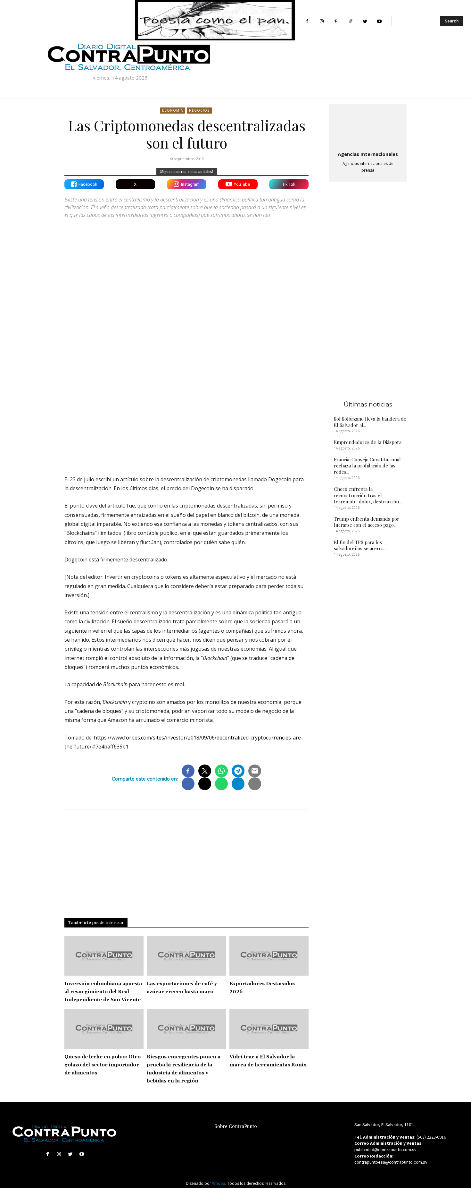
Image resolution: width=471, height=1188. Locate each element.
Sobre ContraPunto (235, 1127)
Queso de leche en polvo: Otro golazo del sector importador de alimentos (102, 1065)
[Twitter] (364, 21)
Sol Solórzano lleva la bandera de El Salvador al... (370, 421)
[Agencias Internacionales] (367, 126)
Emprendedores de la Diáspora (367, 442)
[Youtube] (379, 21)
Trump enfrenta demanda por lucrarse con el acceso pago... (366, 522)
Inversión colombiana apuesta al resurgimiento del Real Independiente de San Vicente (103, 992)
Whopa (218, 1183)
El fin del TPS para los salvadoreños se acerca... (360, 545)
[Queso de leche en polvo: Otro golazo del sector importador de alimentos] (104, 1029)
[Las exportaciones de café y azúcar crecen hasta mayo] (186, 956)
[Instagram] (321, 21)
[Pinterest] (336, 21)
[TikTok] (350, 21)
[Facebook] (307, 21)
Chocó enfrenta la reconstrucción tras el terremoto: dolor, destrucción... (368, 495)
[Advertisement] (186, 414)
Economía (172, 110)
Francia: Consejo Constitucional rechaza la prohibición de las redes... (367, 465)
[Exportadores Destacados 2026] (269, 956)
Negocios (199, 110)
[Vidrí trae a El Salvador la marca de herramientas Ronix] (269, 1029)
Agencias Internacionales (368, 154)
